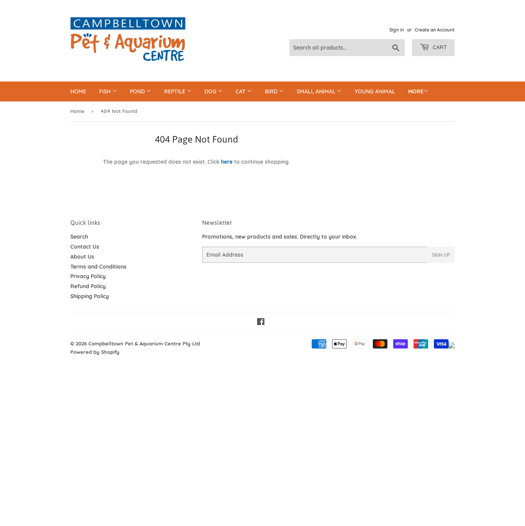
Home (78, 91)
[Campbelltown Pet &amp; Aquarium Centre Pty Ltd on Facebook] (261, 322)
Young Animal (375, 91)
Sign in (396, 30)
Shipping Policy (89, 296)
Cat (241, 91)
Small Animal (317, 91)
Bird (272, 91)
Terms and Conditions (98, 266)
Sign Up (441, 255)
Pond (138, 91)
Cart (439, 47)
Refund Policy (88, 286)
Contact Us (84, 246)
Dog (211, 91)
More (416, 91)
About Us (82, 256)
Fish (105, 91)
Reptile (175, 91)
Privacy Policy (88, 276)
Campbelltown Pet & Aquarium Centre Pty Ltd (144, 343)
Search (79, 236)
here (227, 161)
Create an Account (435, 30)
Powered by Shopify (95, 352)
